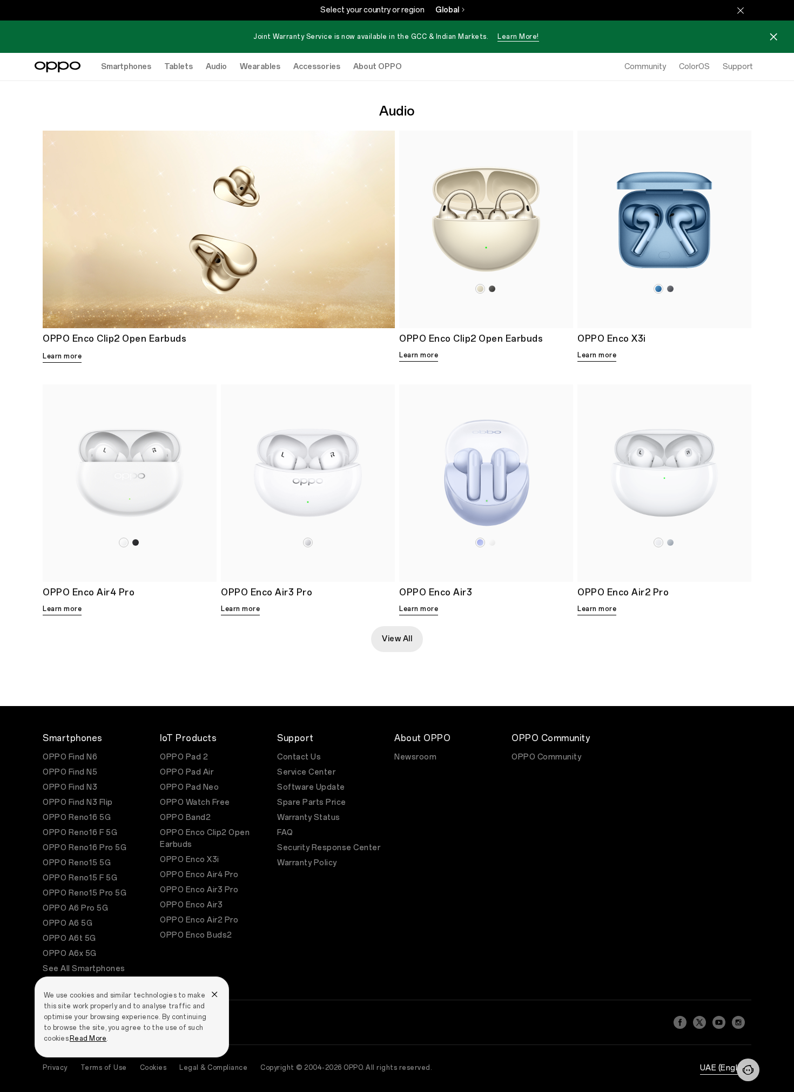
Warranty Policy (307, 862)
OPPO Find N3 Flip (78, 802)
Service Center (306, 772)
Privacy (55, 1067)
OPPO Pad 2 (184, 757)
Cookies (153, 1067)
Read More (88, 1038)
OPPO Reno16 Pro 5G (84, 847)
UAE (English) (726, 1068)
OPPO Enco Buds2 (196, 935)
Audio (216, 66)
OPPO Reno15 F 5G (80, 878)
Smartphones (126, 66)
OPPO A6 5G (67, 923)
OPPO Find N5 (70, 772)
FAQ (285, 832)
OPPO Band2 (185, 817)
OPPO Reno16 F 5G (80, 832)
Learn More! (518, 36)
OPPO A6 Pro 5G (75, 908)
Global (447, 10)
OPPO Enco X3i (189, 859)
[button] (748, 1070)
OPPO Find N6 (70, 757)
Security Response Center (328, 847)
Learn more (62, 356)
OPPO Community (546, 757)
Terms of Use (103, 1067)
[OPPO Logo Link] (57, 67)
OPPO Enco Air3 (191, 905)
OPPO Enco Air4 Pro (199, 874)
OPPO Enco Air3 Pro (199, 889)
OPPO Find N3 (70, 787)
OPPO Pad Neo (189, 787)
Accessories (316, 66)
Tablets (178, 66)
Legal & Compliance (213, 1067)
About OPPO (377, 66)
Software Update (311, 787)
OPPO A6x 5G (70, 953)
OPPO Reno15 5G (77, 862)
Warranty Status (308, 817)
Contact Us (299, 757)
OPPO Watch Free (195, 802)
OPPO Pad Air (186, 772)
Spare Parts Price (311, 802)
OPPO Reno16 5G (77, 817)
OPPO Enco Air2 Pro (199, 920)
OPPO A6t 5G (69, 938)
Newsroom (415, 757)
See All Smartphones (84, 968)
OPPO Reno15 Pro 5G (84, 893)
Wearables (260, 66)
